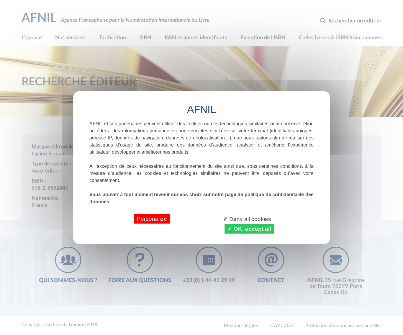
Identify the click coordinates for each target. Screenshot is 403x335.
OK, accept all (251, 228)
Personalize (152, 218)
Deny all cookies (249, 219)
